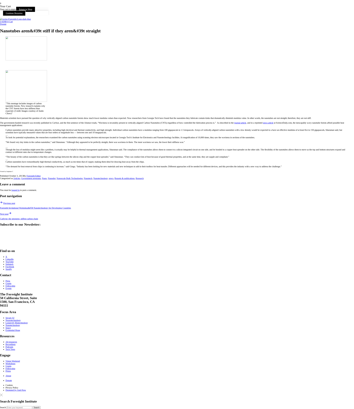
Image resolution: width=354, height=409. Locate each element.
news (111, 178)
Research (140, 178)
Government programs (31, 178)
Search (3, 407)
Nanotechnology (100, 178)
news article (268, 123)
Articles (16, 178)
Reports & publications (124, 178)
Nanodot (51, 178)
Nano (44, 178)
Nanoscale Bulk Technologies (70, 178)
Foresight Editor (34, 176)
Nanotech (88, 178)
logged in (15, 190)
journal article (240, 123)
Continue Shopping (14, 13)
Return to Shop (25, 9)
